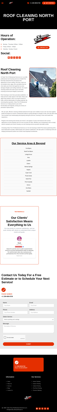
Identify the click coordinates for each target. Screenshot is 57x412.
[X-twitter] (14, 58)
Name (5, 302)
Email (31, 302)
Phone (5, 309)
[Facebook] (9, 58)
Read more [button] (19, 256)
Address (32, 309)
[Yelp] (17, 58)
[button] (2, 3)
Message (6, 323)
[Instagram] (11, 58)
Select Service (7, 316)
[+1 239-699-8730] (16, 362)
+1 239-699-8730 (20, 366)
